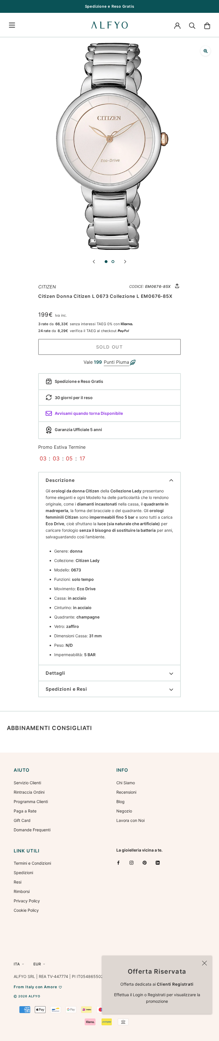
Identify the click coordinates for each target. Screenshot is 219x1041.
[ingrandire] (205, 51)
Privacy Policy (27, 900)
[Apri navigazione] (12, 25)
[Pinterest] (145, 862)
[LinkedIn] (158, 862)
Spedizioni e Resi (66, 689)
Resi (17, 882)
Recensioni (126, 792)
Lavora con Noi (130, 820)
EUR (37, 964)
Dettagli (55, 673)
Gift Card (22, 820)
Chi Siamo (125, 782)
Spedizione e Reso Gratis (109, 6)
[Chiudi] (204, 963)
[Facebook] (118, 862)
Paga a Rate (25, 810)
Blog (120, 801)
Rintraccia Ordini (29, 792)
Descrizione (60, 480)
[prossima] (125, 261)
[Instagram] (131, 862)
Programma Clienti (31, 801)
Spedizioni (23, 872)
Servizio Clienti (27, 782)
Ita (17, 964)
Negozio (124, 810)
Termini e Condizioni (32, 863)
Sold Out (109, 347)
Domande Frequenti (32, 829)
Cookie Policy (26, 910)
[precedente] (94, 261)
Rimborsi (22, 891)
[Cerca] (192, 25)
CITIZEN (47, 287)
